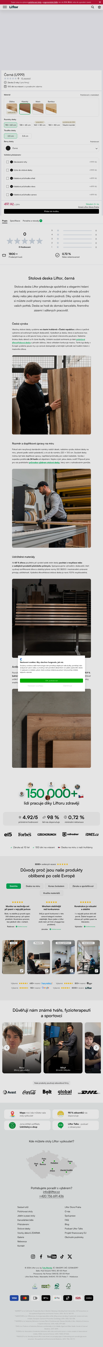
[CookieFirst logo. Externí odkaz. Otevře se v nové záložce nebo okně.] (21, 659)
